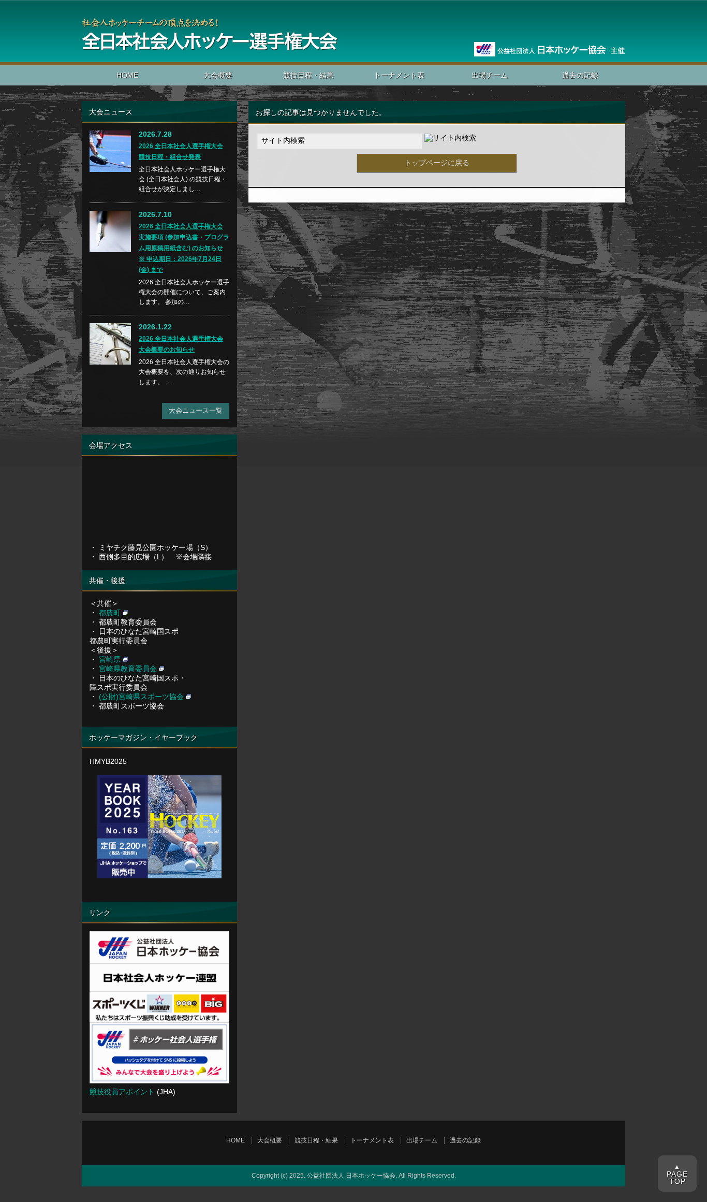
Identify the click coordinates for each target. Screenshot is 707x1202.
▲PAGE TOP (677, 1174)
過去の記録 (580, 75)
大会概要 (217, 75)
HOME (127, 75)
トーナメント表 (399, 75)
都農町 (110, 613)
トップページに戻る (436, 162)
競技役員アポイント (122, 1092)
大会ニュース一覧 (196, 410)
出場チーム (490, 75)
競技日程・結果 (308, 75)
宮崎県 (110, 659)
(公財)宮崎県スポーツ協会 (141, 696)
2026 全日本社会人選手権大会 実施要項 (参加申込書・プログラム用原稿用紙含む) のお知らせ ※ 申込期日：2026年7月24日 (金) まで (184, 248)
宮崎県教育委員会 (128, 668)
